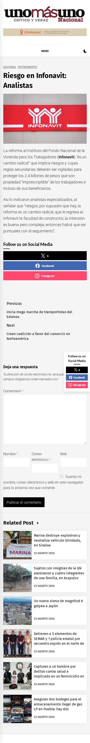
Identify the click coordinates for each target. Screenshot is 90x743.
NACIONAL (9, 67)
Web (63, 454)
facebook (48, 266)
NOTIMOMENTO (27, 67)
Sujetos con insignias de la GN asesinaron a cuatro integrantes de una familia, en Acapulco (59, 573)
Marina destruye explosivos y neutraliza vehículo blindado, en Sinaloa (57, 540)
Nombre (10, 454)
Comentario (13, 391)
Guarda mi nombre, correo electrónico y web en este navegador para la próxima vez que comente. (43, 482)
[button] (85, 52)
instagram (48, 276)
